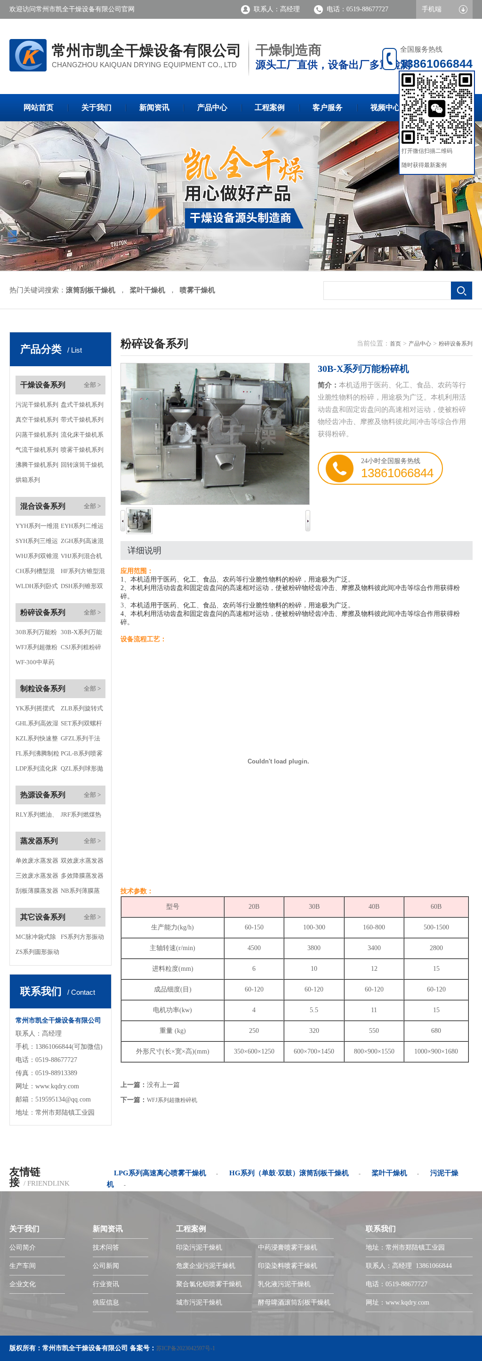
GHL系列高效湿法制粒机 (37, 725)
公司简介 (22, 1247)
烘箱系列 (28, 479)
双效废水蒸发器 (82, 860)
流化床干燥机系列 (82, 436)
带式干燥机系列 (82, 419)
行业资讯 (106, 1284)
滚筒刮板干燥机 (90, 290)
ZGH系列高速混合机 (82, 543)
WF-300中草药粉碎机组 (35, 664)
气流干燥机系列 (37, 449)
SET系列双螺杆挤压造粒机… (81, 725)
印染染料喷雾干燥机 (287, 1265)
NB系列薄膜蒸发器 (80, 892)
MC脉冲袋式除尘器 (36, 938)
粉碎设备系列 (42, 612)
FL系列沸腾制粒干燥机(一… (37, 755)
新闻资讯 (154, 107)
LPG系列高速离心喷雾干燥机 (160, 1173)
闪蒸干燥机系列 (37, 434)
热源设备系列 (42, 795)
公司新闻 (106, 1265)
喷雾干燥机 (197, 290)
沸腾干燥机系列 (37, 464)
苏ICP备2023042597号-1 (185, 1348)
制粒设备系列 (42, 688)
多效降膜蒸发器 (82, 875)
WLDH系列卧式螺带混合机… (37, 588)
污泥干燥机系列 (37, 404)
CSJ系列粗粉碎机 (81, 649)
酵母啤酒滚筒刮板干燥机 (294, 1302)
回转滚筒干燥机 (82, 464)
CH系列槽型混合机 (35, 573)
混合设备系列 (42, 506)
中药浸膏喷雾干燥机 (287, 1247)
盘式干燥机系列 (82, 404)
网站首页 (39, 107)
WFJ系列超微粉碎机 (36, 649)
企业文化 (22, 1284)
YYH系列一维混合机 (37, 528)
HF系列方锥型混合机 (83, 573)
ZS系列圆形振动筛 (37, 954)
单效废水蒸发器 (37, 860)
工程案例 (270, 107)
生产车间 (22, 1265)
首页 (395, 343)
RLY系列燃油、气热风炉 (37, 816)
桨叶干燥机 (147, 290)
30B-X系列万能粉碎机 (81, 634)
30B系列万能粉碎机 (36, 634)
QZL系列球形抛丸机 (82, 770)
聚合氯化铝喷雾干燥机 (209, 1284)
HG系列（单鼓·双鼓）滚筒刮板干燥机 (289, 1173)
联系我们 (381, 1229)
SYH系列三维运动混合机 (37, 543)
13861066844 (397, 473)
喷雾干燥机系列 (82, 449)
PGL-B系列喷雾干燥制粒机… (82, 755)
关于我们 (96, 107)
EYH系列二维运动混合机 (82, 528)
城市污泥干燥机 (199, 1302)
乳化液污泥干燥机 (284, 1284)
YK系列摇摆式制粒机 (35, 710)
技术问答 (106, 1247)
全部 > (92, 384)
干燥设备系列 (42, 385)
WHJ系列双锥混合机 (37, 558)
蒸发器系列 (39, 841)
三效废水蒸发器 (37, 875)
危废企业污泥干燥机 (205, 1265)
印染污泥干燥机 (199, 1247)
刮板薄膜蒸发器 (37, 890)
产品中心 (212, 107)
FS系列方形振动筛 (82, 938)
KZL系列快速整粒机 (37, 740)
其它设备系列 (42, 917)
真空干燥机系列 (37, 419)
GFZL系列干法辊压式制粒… (80, 740)
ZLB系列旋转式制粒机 (82, 710)
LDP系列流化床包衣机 (36, 770)
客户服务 (328, 107)
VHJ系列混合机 (81, 555)
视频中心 (385, 107)
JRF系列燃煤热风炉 (81, 816)
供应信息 (106, 1302)
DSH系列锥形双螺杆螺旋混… (82, 588)
